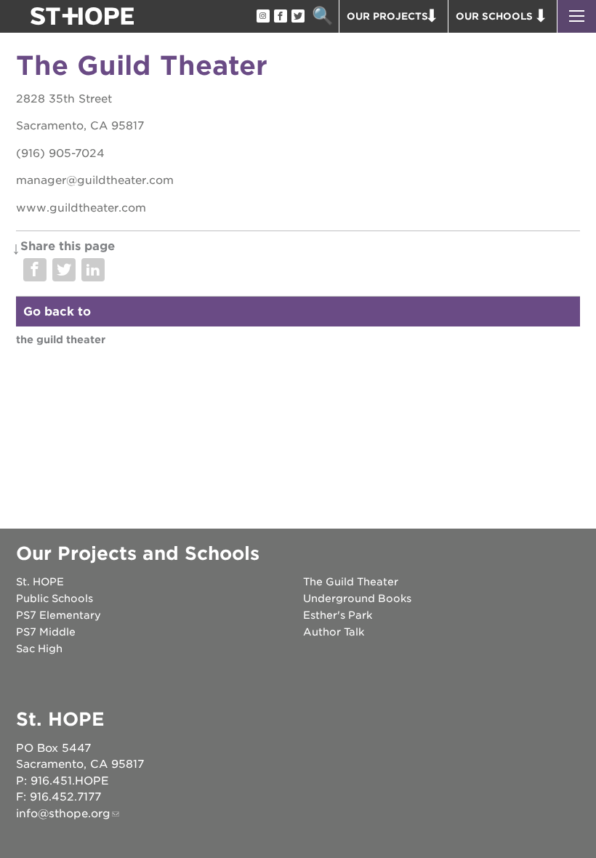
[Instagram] (262, 16)
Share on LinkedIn (93, 269)
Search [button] (322, 16)
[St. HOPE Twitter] (297, 16)
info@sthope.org (63, 813)
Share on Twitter (64, 269)
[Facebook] (280, 16)
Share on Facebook (35, 269)
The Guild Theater (60, 339)
